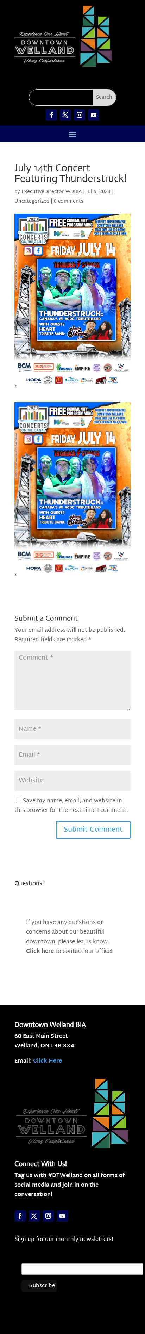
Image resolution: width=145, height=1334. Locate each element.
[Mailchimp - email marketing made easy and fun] (128, 1292)
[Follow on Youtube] (93, 115)
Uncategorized (31, 201)
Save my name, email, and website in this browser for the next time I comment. (71, 806)
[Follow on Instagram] (79, 115)
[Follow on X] (65, 115)
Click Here (47, 1061)
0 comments (68, 201)
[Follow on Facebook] (51, 115)
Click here (40, 952)
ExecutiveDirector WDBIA (51, 192)
